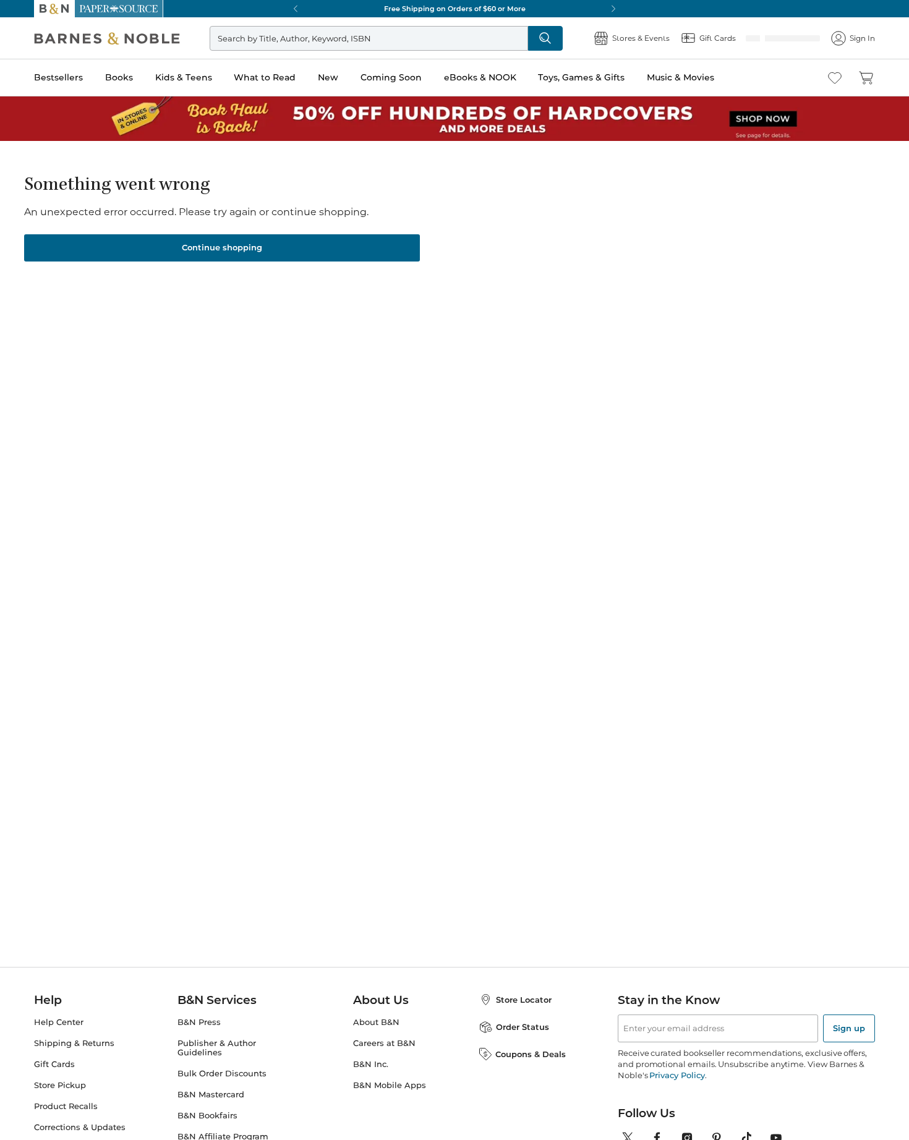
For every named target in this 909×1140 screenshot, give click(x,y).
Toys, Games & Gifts (581, 77)
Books (119, 77)
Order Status (522, 1023)
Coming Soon (391, 77)
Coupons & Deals (530, 1050)
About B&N (376, 1018)
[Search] (585, 38)
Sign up (849, 1024)
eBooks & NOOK (480, 77)
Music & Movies (680, 77)
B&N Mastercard (210, 1090)
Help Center (58, 1018)
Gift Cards (54, 1060)
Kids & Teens (183, 77)
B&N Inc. (370, 1060)
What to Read (265, 77)
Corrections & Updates (80, 1123)
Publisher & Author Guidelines (216, 1044)
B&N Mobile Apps (389, 1081)
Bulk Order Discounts (222, 1069)
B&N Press (199, 1018)
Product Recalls (66, 1102)
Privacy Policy (676, 1071)
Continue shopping (222, 244)
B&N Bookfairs (207, 1112)
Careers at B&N (384, 1039)
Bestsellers (58, 77)
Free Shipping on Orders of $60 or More (455, 8)
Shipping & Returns (74, 1039)
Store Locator (524, 996)
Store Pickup (60, 1081)
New (328, 77)
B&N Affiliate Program (222, 1133)
